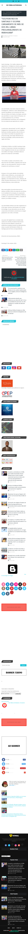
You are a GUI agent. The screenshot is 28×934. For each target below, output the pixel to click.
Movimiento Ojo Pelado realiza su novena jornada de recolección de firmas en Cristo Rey (16, 513)
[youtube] (19, 367)
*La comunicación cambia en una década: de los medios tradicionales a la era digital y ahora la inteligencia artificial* (17, 291)
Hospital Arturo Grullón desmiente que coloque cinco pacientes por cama (16, 557)
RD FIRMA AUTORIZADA (14, 5)
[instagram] (16, 1)
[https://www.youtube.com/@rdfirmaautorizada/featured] (24, 367)
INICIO (9, 927)
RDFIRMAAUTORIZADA (14, 931)
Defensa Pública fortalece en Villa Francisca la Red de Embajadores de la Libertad (17, 312)
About (13, 927)
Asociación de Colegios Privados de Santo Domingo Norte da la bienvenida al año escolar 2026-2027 (17, 504)
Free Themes (14, 930)
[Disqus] (14, 632)
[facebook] (13, 1)
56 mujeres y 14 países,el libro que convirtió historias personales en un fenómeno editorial (17, 521)
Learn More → (12, 785)
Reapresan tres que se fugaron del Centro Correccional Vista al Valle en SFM (17, 495)
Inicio (4, 12)
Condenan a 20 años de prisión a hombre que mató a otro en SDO (16, 549)
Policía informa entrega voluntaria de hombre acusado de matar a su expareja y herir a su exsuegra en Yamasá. (16, 541)
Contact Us (19, 927)
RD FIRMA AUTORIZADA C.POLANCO (10, 35)
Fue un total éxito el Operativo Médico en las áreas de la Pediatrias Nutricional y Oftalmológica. (13, 797)
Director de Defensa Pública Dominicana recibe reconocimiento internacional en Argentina (17, 487)
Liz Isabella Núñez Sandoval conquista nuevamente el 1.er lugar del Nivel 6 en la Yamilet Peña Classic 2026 (17, 531)
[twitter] (18, 1)
